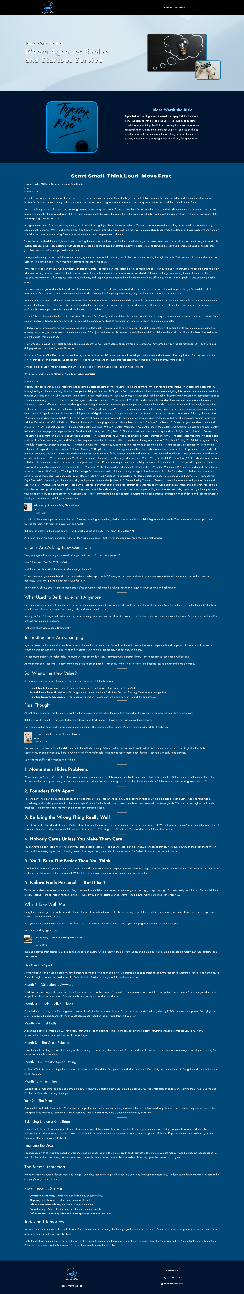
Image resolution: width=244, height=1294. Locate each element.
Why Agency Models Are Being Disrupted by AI (56, 505)
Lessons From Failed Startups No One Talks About (57, 734)
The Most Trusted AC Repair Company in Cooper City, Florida (53, 184)
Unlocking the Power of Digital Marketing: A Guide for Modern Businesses (59, 373)
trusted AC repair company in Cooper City (142, 202)
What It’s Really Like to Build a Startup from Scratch (58, 937)
